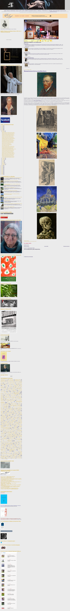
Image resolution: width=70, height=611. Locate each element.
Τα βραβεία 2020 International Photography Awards (7, 148)
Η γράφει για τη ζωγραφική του (7, 479)
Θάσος (5, 408)
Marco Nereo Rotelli (8, 458)
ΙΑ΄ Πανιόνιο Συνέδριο (16, 409)
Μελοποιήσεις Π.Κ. (19, 423)
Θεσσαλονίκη (19, 408)
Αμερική (13, 387)
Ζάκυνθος (6, 406)
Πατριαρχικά (10, 436)
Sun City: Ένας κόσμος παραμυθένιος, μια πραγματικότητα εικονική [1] (13, 203)
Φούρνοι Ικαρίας (15, 455)
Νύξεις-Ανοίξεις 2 (19, 431)
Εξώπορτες (19, 403)
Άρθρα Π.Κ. (20, 388)
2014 (2, 169)
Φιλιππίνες (5, 454)
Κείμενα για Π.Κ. (9, 414)
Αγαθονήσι (18, 381)
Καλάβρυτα (13, 412)
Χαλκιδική (14, 456)
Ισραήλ (19, 410)
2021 (2, 129)
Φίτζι (5, 455)
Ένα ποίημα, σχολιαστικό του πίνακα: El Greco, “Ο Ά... (7, 136)
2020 (2, 130)
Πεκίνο (21, 436)
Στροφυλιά (20, 447)
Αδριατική (2, 384)
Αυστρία (20, 391)
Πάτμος (3, 436)
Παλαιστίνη (17, 433)
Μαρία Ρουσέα (20, 421)
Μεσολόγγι (7, 424)
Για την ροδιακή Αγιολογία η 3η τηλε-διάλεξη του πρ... (7, 139)
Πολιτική (14, 439)
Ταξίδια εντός (12, 450)
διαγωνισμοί (2, 397)
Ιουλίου (3, 160)
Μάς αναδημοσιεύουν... (11, 422)
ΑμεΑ (10, 387)
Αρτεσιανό (11, 390)
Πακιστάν (7, 433)
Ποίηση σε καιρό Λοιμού (19, 438)
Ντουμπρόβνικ (10, 431)
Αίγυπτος (6, 385)
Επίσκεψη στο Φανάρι (14, 404)
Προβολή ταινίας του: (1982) (6, 483)
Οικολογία (8, 432)
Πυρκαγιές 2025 (2, 442)
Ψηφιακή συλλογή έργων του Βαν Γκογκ (35, 71)
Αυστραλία (15, 391)
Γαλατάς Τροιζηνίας (12, 394)
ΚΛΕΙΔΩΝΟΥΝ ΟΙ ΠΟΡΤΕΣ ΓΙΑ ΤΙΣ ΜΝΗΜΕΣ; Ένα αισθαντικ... (8, 138)
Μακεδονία (13, 420)
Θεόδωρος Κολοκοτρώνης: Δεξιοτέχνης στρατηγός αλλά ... (8, 146)
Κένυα (14, 414)
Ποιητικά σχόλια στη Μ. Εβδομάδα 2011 (7, 439)
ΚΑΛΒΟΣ (23, 10)
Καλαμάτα (17, 412)
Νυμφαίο (15, 431)
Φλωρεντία (8, 455)
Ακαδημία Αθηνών (16, 385)
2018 (2, 166)
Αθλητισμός (14, 384)
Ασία (8, 391)
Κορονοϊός (33, 241)
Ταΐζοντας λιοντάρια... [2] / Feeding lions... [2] (9, 187)
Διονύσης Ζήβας (14, 398)
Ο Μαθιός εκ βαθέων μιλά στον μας (6, 480)
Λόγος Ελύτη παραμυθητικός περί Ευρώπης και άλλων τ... (8, 157)
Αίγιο (3, 385)
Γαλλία (16, 394)
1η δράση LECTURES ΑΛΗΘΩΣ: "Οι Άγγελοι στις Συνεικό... (8, 156)
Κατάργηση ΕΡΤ (3, 414)
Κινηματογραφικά (3, 416)
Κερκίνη (17, 414)
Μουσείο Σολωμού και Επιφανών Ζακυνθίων (11, 427)
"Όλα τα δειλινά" (18, 485)
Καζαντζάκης (6, 412)
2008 (2, 173)
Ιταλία (6, 411)
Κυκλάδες (8, 418)
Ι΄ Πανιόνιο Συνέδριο (10, 409)
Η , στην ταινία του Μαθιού (8, 485)
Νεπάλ (1, 430)
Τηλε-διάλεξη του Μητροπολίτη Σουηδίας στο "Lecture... (8, 149)
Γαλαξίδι (7, 394)
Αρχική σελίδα (46, 246)
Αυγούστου (3, 159)
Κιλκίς (16, 415)
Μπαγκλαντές (19, 427)
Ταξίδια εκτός (3, 450)
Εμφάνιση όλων (67, 68)
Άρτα (8, 390)
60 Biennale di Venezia (13, 381)
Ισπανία (16, 410)
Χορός (7, 457)
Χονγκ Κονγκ (3, 457)
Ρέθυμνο (6, 442)
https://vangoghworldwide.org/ (38, 100)
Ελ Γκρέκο (13, 402)
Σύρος (21, 448)
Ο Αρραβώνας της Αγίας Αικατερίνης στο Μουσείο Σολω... (8, 134)
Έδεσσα (6, 400)
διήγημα (9, 398)
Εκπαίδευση (9, 402)
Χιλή (19, 456)
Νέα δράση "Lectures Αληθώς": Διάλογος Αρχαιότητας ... (8, 137)
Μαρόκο (3, 422)
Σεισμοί (10, 444)
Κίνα (19, 415)
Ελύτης (7, 403)
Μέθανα (15, 423)
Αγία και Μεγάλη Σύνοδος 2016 (4, 382)
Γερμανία (19, 394)
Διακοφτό (17, 397)
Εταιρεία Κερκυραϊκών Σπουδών (15, 405)
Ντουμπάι (6, 431)
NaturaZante (26, 43)
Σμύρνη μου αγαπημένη (31, 63)
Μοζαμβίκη (2, 425)
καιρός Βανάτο (25, 40)
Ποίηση (4, 438)
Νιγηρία (4, 430)
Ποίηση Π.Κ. (11, 438)
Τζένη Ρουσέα (19, 451)
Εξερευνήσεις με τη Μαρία (13, 403)
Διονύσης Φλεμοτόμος (7, 399)
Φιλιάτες (2, 454)
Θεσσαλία (14, 408)
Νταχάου (3, 431)
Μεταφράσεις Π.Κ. (16, 424)
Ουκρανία (2, 433)
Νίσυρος (16, 430)
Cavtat (1, 458)
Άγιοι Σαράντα (17, 382)
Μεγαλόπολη (12, 423)
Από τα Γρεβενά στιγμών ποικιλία (5, 145)
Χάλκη (11, 456)
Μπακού (1, 428)
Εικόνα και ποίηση (11, 400)
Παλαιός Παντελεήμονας (12, 433)
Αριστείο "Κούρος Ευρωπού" (11, 389)
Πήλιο (20, 437)
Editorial (4, 458)
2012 (2, 170)
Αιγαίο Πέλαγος (19, 384)
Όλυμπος (20, 432)
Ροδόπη (20, 442)
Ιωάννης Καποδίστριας (12, 411)
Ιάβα (20, 409)
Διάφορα (2, 398)
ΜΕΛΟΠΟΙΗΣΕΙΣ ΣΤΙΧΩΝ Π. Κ (32, 10)
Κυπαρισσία (15, 418)
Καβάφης (2, 412)
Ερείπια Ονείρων (6, 405)
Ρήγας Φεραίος (9, 442)
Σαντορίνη (6, 444)
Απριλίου (3, 162)
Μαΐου (3, 161)
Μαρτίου (3, 163)
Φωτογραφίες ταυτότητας (4, 456)
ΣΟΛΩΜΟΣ (26, 10)
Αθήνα (10, 384)
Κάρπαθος (14, 413)
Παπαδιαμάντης (10, 434)
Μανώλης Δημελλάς (11, 421)
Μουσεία (16, 426)
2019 (2, 165)
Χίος (21, 456)
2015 (2, 168)
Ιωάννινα (17, 411)
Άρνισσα (6, 390)
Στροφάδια (15, 447)
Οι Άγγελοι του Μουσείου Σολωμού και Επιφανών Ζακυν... (8, 150)
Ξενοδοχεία (4, 432)
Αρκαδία (21, 389)
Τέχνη (35, 241)
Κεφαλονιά (3, 415)
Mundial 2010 (13, 458)
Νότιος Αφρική (20, 430)
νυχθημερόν (26, 47)
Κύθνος (4, 418)
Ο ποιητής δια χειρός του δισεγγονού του (10, 486)
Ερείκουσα (2, 405)
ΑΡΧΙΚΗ (5, 10)
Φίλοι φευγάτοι (15, 454)
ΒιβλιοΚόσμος (16, 393)
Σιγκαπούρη (20, 444)
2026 (2, 125)
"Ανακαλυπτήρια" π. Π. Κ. (4, 379)
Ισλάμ (13, 410)
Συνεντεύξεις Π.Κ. (14, 448)
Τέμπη (4, 451)
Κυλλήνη (12, 418)
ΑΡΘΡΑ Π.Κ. (8, 10)
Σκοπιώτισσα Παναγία (18, 445)
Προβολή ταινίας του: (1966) (6, 477)
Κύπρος (19, 418)
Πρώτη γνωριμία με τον (8, 476)
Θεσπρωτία (11, 408)
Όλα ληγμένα (13, 432)
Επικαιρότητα (7, 404)
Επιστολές (19, 404)
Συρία (18, 448)
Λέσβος (20, 419)
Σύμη (1, 448)
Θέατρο (7, 408)
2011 (2, 171)
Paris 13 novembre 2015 (18, 458)
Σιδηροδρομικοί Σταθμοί (3, 445)
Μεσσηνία (10, 424)
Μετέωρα (20, 424)
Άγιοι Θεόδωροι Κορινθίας (11, 382)
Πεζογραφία (14, 436)
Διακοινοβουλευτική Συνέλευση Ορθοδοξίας (10, 397)
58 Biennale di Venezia (8, 381)
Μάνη (1, 421)
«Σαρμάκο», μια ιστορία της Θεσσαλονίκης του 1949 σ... (8, 152)
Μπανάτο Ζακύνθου (6, 428)
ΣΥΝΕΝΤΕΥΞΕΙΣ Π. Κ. (45, 10)
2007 (2, 174)
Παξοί (6, 434)
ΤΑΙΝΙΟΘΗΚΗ (50, 10)
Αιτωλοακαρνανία (11, 385)
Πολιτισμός (18, 439)
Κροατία (20, 417)
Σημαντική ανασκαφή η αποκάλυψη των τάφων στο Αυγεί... (8, 132)
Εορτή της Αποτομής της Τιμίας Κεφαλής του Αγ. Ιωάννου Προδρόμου (37, 48)
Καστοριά (18, 413)
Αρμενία (3, 390)
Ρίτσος (17, 442)
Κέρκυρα (20, 414)
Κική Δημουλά (12, 415)
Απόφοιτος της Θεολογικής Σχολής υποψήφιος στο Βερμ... (8, 154)
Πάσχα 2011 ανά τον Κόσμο (9, 435)
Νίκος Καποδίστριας (8, 430)
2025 (2, 126)
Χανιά (17, 456)
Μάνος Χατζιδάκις (5, 421)
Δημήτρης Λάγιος (18, 396)
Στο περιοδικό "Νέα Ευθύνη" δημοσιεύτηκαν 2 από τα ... (8, 147)
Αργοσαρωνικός (15, 388)
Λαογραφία (12, 419)
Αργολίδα (10, 388)
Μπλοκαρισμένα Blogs (7, 200)
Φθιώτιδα (21, 453)
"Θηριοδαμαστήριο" (11, 379)
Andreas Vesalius (19, 457)
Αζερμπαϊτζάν (7, 384)
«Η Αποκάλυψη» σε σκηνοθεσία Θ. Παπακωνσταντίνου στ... (8, 140)
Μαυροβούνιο (17, 422)
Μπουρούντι (16, 428)
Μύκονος (19, 428)
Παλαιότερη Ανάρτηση (66, 246)
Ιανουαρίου (3, 164)
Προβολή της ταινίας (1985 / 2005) (10, 488)
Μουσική (15, 427)
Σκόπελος (13, 445)
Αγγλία (20, 381)
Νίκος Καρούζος (12, 430)
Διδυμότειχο (6, 398)
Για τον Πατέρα (7, 395)
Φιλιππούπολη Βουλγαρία (9, 454)
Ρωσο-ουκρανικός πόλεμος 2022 (8, 443)
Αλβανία (6, 386)
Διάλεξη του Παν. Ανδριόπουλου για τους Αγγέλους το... (8, 155)
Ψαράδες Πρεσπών (13, 457)
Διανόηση (20, 397)
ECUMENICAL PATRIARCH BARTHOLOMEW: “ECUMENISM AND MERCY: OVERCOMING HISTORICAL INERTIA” (43, 58)
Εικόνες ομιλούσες (10, 401)
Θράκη (6, 409)
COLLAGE (17, 10)
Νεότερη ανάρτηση (26, 246)
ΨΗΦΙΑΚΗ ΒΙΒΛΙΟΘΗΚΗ (56, 10)
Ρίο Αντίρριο (13, 442)
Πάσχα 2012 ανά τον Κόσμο (18, 435)
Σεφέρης (13, 444)
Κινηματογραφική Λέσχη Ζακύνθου (5, 487)
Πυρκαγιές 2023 (19, 441)
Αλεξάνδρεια (10, 386)
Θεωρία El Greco (3, 409)
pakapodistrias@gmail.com (53, 11)
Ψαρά (9, 457)
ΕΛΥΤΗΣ (20, 10)
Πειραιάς (18, 436)
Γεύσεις (2, 395)
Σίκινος (8, 445)
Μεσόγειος (3, 424)
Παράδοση (15, 434)
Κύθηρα (1, 418)
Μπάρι (12, 428)
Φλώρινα (11, 455)
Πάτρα (6, 436)
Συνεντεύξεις (9, 448)
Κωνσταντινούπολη (4, 419)
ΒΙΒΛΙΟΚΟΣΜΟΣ (12, 10)
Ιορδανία (7, 410)
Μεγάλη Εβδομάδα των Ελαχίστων (5, 423)
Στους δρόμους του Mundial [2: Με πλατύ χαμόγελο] (10, 190)
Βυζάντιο (4, 394)
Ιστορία (2, 411)
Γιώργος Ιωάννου (19, 395)
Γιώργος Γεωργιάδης (13, 395)
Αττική (12, 391)
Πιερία (1, 438)
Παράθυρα (19, 434)
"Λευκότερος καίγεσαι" (18, 379)
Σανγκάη (2, 444)
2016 (2, 167)
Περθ (18, 437)
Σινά (10, 445)
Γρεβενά (2, 396)
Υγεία (12, 453)
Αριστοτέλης (18, 389)
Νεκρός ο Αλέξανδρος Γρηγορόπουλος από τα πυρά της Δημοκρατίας (13, 177)
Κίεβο (7, 415)
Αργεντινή (6, 388)
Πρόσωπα (9, 440)
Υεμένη (18, 453)
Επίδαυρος (2, 404)
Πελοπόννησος (13, 437)
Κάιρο (9, 412)
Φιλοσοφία (20, 454)
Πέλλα (2, 437)
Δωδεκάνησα (2, 400)
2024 (2, 127)
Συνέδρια (4, 448)
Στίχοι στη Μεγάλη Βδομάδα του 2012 (8, 447)
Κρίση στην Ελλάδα (3, 417)
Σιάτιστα (17, 444)
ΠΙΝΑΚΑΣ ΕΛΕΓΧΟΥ (63, 10)
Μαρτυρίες (6, 422)
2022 (2, 128)
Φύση (19, 455)
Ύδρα (15, 453)
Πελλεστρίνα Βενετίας (7, 437)
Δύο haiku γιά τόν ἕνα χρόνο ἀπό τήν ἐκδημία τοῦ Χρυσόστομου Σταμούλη (37, 53)
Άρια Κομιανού (4, 389)
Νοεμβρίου (3, 131)
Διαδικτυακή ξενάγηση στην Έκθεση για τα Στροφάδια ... (8, 141)
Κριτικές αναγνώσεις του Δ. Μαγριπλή (12, 417)
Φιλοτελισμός (3, 455)
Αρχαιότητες (14, 390)
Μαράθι (16, 421)
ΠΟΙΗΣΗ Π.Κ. (39, 10)
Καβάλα (20, 411)
